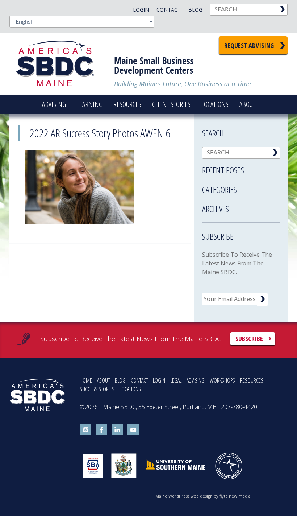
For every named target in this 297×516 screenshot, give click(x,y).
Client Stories (171, 104)
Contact (168, 9)
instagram (85, 430)
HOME (86, 380)
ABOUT (103, 380)
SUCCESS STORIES (97, 389)
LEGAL (175, 380)
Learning (90, 104)
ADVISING (196, 380)
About (247, 104)
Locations (215, 104)
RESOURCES (251, 380)
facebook (101, 430)
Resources (127, 104)
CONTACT (139, 380)
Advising (54, 104)
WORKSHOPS (222, 380)
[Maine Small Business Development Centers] (60, 64)
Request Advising (249, 45)
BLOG (120, 380)
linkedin (117, 430)
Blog (195, 9)
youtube (133, 430)
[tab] (241, 168)
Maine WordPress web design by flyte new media (203, 496)
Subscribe (249, 338)
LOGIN (159, 380)
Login (141, 9)
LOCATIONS (130, 389)
